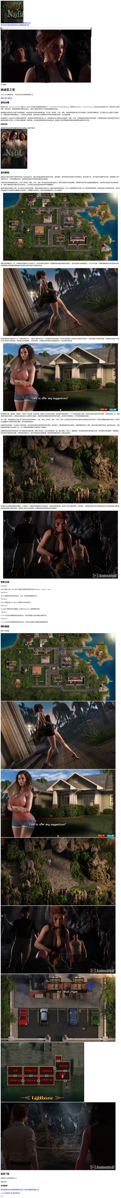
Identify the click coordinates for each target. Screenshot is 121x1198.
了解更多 (9, 98)
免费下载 (3, 1181)
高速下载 (3, 98)
